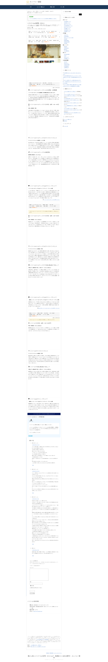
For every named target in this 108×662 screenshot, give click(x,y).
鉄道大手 (65, 49)
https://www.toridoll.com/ (37, 611)
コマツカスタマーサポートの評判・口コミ (71, 102)
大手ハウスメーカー (67, 24)
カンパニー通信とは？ (68, 119)
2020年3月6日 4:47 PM (35, 550)
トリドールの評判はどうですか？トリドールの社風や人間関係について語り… (43, 18)
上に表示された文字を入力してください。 (36, 587)
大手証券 (65, 39)
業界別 (37, 11)
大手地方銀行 (66, 36)
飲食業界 (47, 11)
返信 (33, 465)
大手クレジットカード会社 (68, 37)
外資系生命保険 (66, 41)
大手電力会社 (66, 48)
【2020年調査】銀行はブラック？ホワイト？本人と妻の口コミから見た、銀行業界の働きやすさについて (72, 77)
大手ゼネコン (66, 63)
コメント (31, 567)
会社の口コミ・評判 (31, 11)
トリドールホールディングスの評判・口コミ (52, 199)
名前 (30, 581)
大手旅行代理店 (66, 64)
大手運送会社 (66, 66)
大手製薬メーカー (67, 31)
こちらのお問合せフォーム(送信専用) (42, 639)
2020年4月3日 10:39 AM (35, 471)
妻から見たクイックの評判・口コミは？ (38, 646)
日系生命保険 (66, 40)
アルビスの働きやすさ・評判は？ (70, 91)
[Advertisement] (44, 72)
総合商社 (65, 46)
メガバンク (66, 34)
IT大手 (65, 55)
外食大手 (51, 11)
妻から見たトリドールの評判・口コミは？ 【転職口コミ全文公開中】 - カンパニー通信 (54, 656)
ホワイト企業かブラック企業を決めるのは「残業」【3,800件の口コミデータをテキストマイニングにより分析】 (72, 82)
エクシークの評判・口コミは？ (69, 94)
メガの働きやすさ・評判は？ (36, 645)
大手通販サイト (66, 58)
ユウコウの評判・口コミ (68, 108)
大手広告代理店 (66, 54)
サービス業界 (41, 11)
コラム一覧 (66, 126)
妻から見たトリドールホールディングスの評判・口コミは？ (49, 308)
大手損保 (65, 43)
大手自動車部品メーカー (68, 25)
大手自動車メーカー (67, 21)
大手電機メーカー (67, 28)
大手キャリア (66, 57)
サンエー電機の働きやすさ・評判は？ (70, 105)
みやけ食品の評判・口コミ (68, 98)
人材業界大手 (66, 67)
